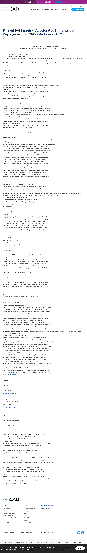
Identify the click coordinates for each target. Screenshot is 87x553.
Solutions (6, 506)
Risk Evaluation (8, 515)
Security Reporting (41, 532)
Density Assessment (10, 513)
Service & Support (47, 506)
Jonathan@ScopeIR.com (10, 426)
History (26, 511)
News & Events (22, 38)
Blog (70, 6)
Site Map (50, 532)
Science (26, 513)
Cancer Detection (9, 511)
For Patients (55, 9)
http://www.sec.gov (14, 374)
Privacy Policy (29, 532)
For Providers (34, 9)
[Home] (3, 38)
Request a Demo (78, 9)
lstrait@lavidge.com (9, 407)
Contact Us (64, 6)
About (26, 506)
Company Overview (11, 38)
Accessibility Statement (9, 532)
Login (75, 6)
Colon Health (6, 522)
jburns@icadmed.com (9, 394)
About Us (65, 9)
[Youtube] (78, 532)
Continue (80, 548)
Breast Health (7, 508)
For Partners (45, 9)
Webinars (26, 520)
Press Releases (32, 38)
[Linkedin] (82, 532)
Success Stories (8, 520)
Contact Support (45, 508)
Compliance (27, 522)
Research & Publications (11, 518)
